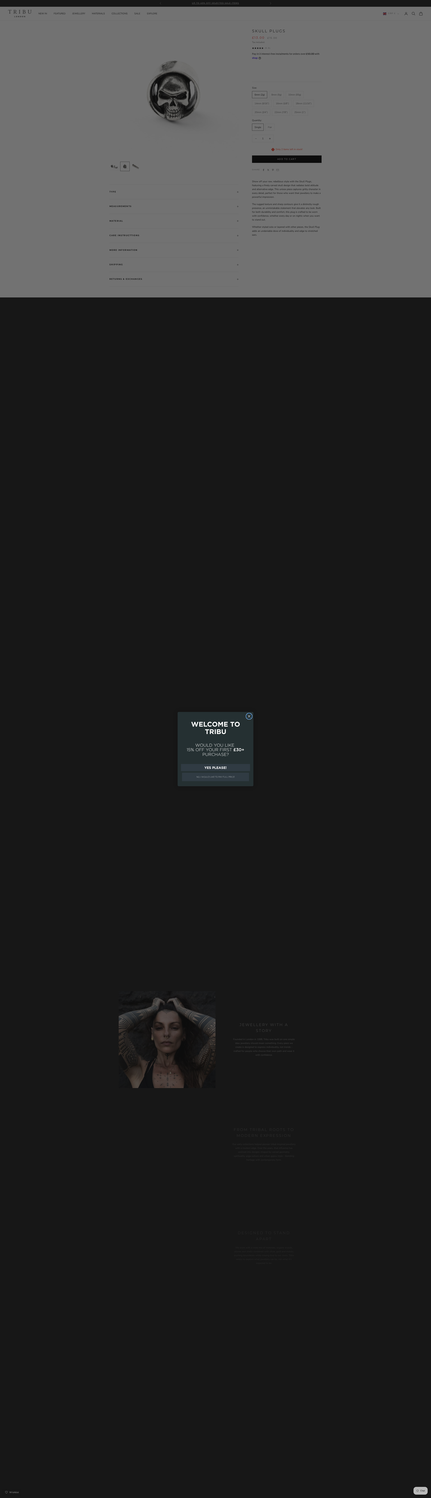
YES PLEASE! (215, 767)
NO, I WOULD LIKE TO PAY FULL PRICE (215, 777)
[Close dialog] (249, 716)
